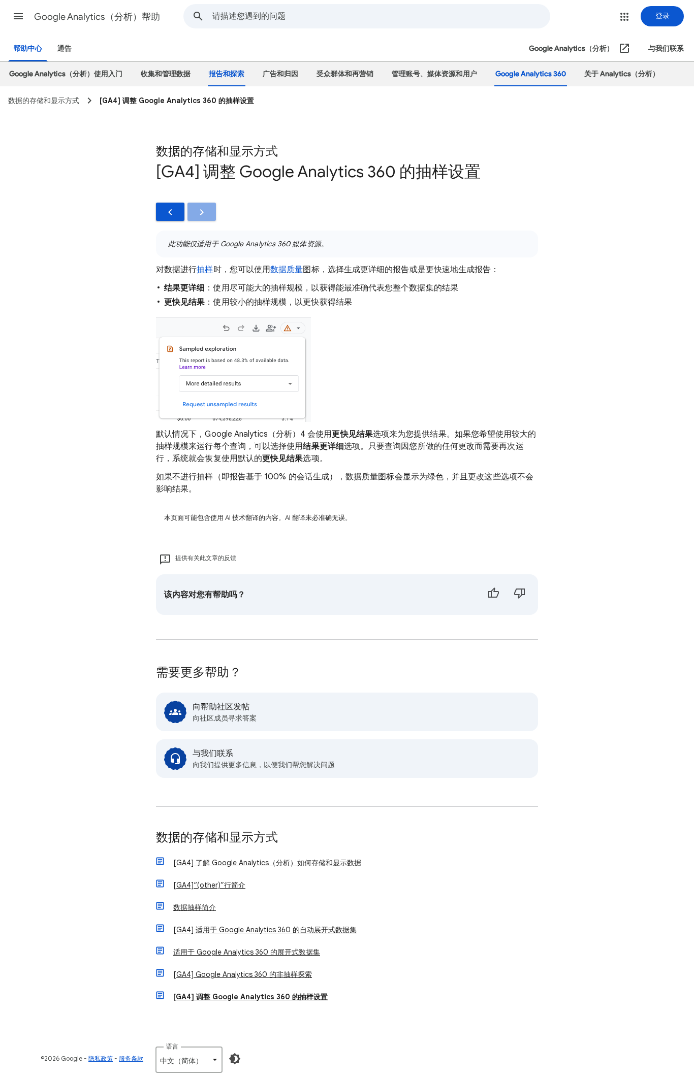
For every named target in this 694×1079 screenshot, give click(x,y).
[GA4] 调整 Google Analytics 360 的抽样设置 (250, 996)
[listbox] (189, 1060)
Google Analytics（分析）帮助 (97, 16)
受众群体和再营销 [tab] (345, 74)
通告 (64, 48)
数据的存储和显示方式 (217, 838)
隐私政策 (100, 1058)
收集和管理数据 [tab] (166, 74)
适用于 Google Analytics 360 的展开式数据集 (246, 952)
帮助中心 (28, 48)
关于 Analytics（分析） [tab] (621, 74)
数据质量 (286, 270)
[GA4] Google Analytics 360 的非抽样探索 (242, 974)
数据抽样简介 (194, 907)
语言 (172, 1046)
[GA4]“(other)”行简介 (209, 885)
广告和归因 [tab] (280, 74)
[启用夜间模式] (235, 1059)
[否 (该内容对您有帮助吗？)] (520, 594)
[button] (18, 16)
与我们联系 (666, 48)
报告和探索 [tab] (226, 74)
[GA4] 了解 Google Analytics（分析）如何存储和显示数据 (267, 862)
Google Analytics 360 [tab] (530, 74)
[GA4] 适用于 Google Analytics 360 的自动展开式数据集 (265, 929)
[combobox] (381, 16)
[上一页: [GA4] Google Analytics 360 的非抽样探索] (170, 212)
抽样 (205, 270)
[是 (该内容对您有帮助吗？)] (493, 594)
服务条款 (131, 1058)
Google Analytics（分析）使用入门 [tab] (65, 74)
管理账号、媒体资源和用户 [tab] (434, 74)
